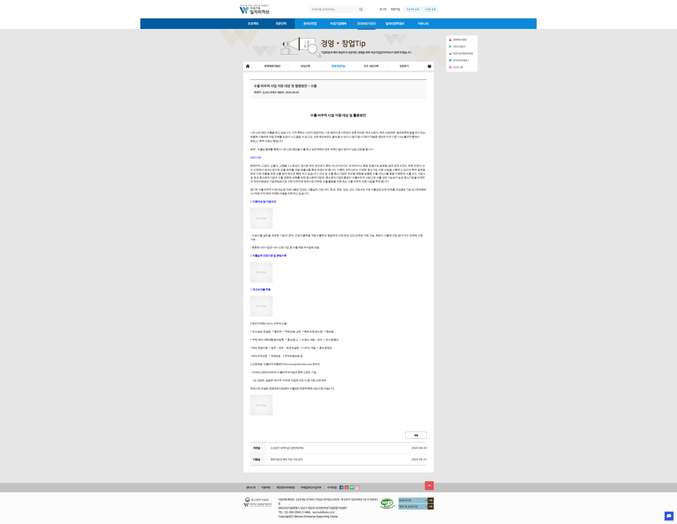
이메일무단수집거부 (311, 487)
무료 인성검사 (459, 46)
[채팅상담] (669, 516)
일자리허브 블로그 (461, 60)
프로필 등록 (430, 9)
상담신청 (305, 66)
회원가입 (395, 9)
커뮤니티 (423, 23)
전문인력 (281, 23)
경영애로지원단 (366, 23)
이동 (430, 500)
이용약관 (266, 487)
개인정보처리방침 (285, 487)
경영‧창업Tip (338, 66)
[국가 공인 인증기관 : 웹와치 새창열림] (387, 503)
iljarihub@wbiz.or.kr (324, 512)
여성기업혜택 (338, 23)
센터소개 (250, 487)
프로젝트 (253, 23)
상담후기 (404, 66)
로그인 (383, 9)
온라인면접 (310, 23)
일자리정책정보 (395, 23)
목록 (416, 435)
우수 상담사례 (371, 66)
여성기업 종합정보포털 (463, 53)
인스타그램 (458, 67)
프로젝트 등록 (412, 9)
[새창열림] (341, 487)
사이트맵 (332, 487)
